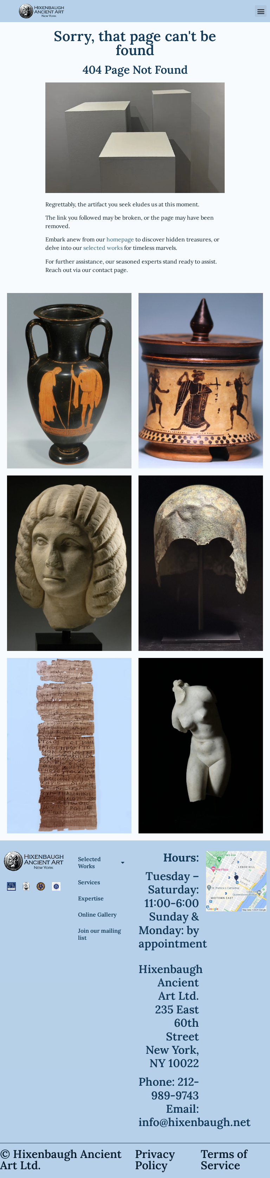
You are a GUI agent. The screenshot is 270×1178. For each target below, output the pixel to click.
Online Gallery (97, 914)
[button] (260, 11)
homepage (120, 239)
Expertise (91, 898)
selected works (103, 247)
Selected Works (89, 863)
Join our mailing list (99, 934)
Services (89, 882)
